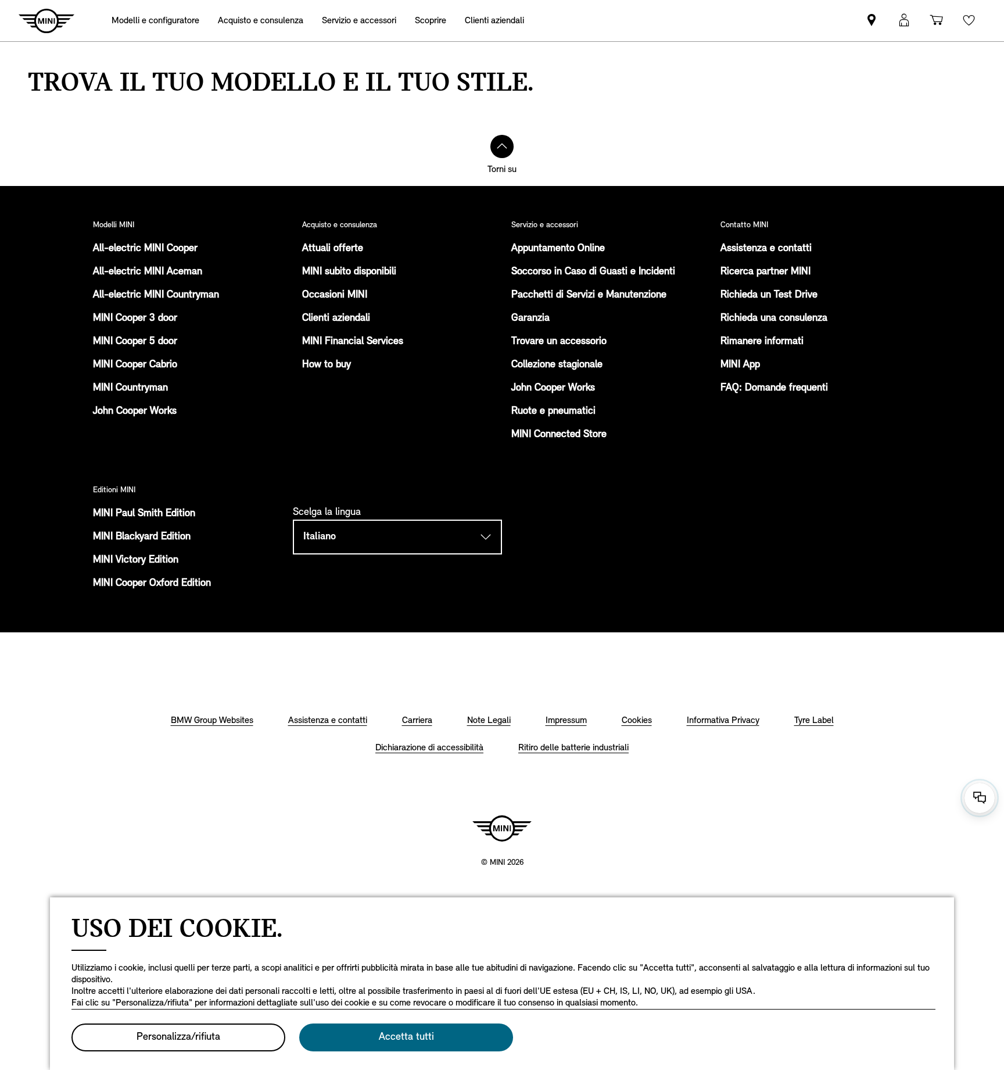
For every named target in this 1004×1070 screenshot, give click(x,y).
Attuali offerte (332, 249)
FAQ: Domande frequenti (774, 388)
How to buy (326, 365)
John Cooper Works (135, 411)
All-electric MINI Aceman (147, 272)
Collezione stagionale (557, 365)
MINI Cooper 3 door (135, 318)
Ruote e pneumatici (553, 411)
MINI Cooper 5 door (135, 342)
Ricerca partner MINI (765, 272)
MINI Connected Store (559, 435)
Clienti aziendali (336, 318)
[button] (904, 20)
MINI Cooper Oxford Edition (152, 583)
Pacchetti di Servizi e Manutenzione (588, 295)
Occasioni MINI (334, 295)
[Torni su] (502, 146)
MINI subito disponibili (349, 272)
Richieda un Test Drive (768, 295)
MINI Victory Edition (135, 560)
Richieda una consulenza (773, 318)
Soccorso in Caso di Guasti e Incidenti (593, 272)
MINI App (740, 365)
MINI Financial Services (352, 342)
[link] (871, 20)
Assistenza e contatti (766, 249)
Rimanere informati (762, 342)
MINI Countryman (130, 388)
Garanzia (530, 318)
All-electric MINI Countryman (156, 295)
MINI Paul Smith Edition (144, 514)
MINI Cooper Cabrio (135, 365)
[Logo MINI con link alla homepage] (502, 828)
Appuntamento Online (558, 249)
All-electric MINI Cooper (145, 249)
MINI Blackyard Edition (142, 537)
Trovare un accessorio (559, 342)
